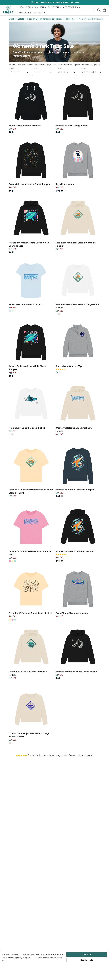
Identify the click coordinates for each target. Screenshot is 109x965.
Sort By (83, 68)
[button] (27, 72)
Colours (60, 68)
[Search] (99, 10)
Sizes (36, 68)
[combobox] (19, 72)
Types (13, 68)
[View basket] (104, 10)
